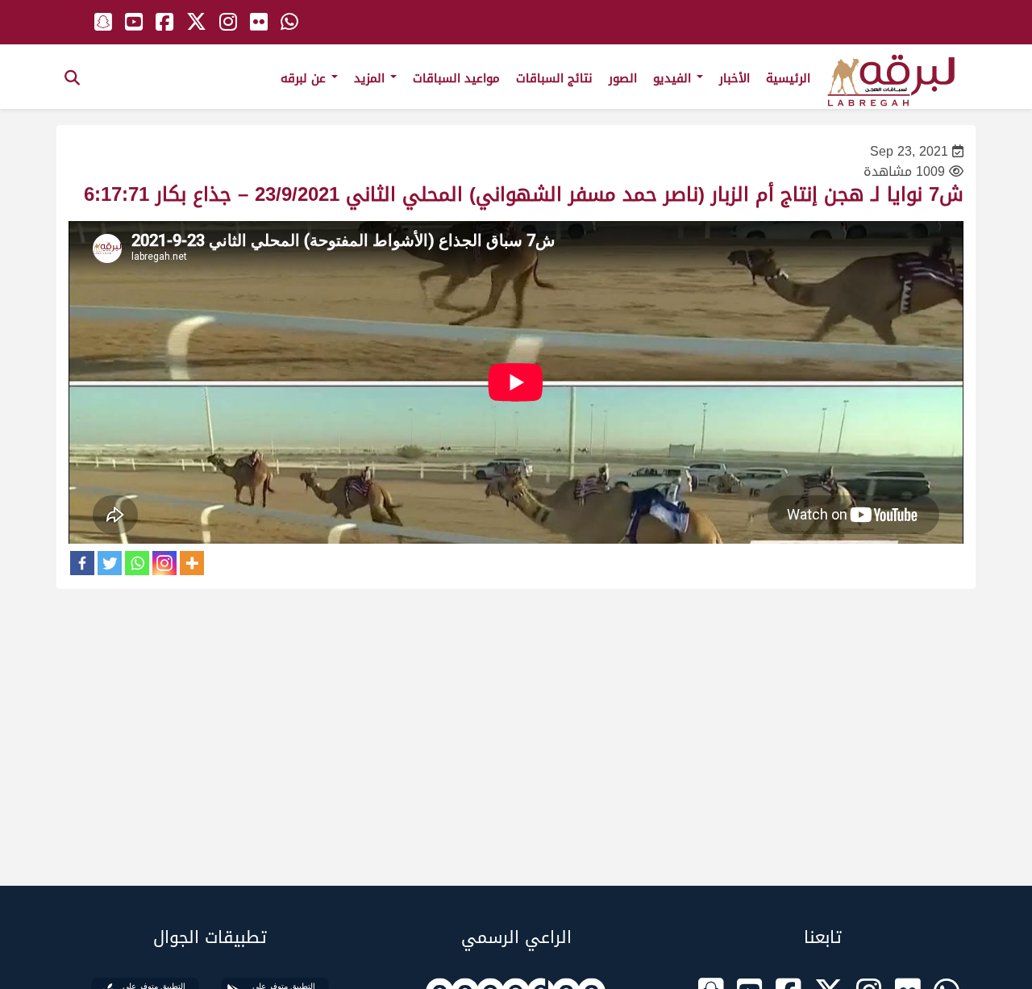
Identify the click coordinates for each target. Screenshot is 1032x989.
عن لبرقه (305, 78)
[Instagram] (164, 563)
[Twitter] (110, 563)
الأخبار (734, 78)
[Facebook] (82, 563)
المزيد (371, 78)
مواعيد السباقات (456, 78)
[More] (192, 563)
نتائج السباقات (554, 78)
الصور (623, 78)
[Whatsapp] (137, 563)
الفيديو (674, 78)
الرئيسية (788, 78)
